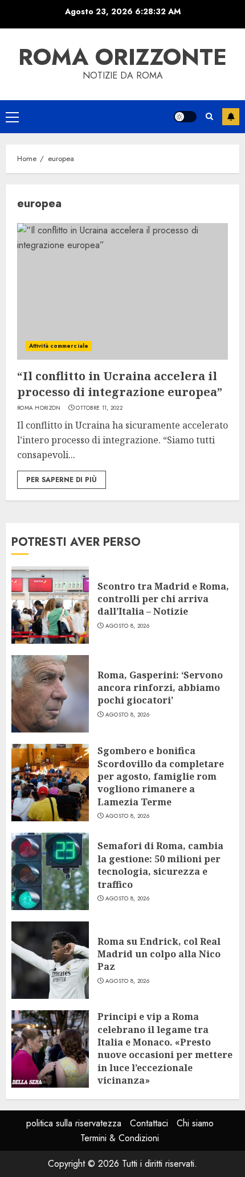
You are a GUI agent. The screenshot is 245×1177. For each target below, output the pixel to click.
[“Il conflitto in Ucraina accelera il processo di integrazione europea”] (122, 291)
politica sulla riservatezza (73, 1123)
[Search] (209, 116)
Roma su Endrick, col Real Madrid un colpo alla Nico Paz (158, 954)
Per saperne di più (61, 480)
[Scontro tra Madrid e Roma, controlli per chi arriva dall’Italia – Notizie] (50, 605)
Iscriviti (230, 116)
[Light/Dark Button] (185, 116)
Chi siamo (195, 1123)
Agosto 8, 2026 (127, 626)
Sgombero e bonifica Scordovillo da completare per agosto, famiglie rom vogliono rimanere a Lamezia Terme (160, 776)
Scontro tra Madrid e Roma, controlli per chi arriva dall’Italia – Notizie (163, 599)
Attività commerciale (58, 345)
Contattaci (149, 1123)
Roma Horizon (39, 408)
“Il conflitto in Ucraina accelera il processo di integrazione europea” (119, 384)
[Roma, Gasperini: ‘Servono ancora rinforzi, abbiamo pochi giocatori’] (50, 693)
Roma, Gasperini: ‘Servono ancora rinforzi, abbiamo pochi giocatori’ (160, 688)
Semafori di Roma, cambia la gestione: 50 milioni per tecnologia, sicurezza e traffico (160, 864)
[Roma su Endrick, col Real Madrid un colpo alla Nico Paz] (50, 960)
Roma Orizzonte (122, 56)
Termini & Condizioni (119, 1138)
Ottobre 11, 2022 (99, 408)
